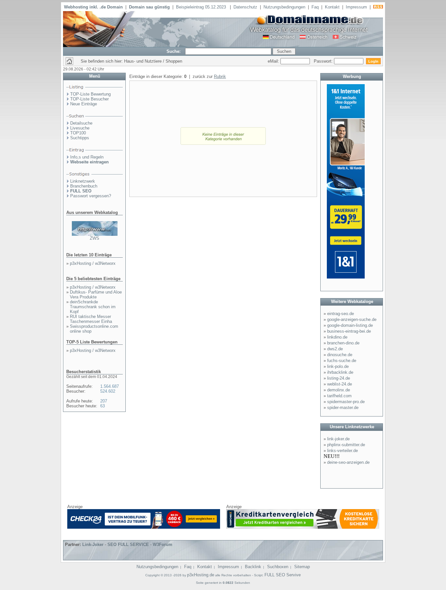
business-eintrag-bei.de (349, 331)
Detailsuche (81, 123)
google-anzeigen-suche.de (351, 319)
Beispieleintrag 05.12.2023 (201, 7)
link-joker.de (338, 438)
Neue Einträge (83, 103)
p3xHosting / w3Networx (93, 263)
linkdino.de (337, 337)
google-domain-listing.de (350, 325)
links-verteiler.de (342, 450)
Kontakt (332, 7)
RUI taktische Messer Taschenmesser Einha (91, 319)
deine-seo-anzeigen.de (348, 462)
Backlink (253, 566)
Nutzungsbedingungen (284, 7)
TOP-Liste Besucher (89, 99)
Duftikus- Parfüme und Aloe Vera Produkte (96, 294)
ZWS (94, 238)
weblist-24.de (339, 384)
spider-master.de (342, 407)
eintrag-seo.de (340, 313)
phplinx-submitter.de (346, 444)
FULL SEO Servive (282, 574)
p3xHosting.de (200, 574)
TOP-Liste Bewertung (90, 94)
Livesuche (79, 128)
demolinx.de (338, 389)
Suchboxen (277, 566)
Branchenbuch (83, 186)
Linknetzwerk (82, 181)
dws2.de (335, 348)
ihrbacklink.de (340, 372)
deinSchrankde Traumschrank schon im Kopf (93, 306)
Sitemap (302, 566)
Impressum (356, 7)
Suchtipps (79, 137)
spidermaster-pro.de (346, 401)
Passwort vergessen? (90, 195)
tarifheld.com (339, 395)
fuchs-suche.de (341, 360)
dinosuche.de (339, 354)
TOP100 (78, 132)
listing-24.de (338, 378)
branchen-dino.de (343, 342)
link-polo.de (338, 366)
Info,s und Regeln (87, 157)
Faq (315, 7)
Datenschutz (245, 7)
